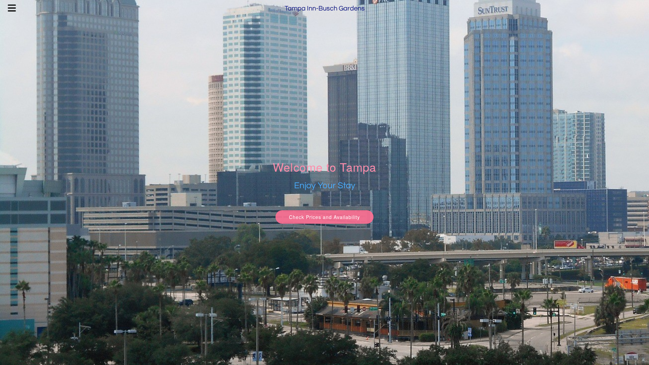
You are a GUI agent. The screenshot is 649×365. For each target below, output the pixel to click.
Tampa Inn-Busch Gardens (325, 8)
